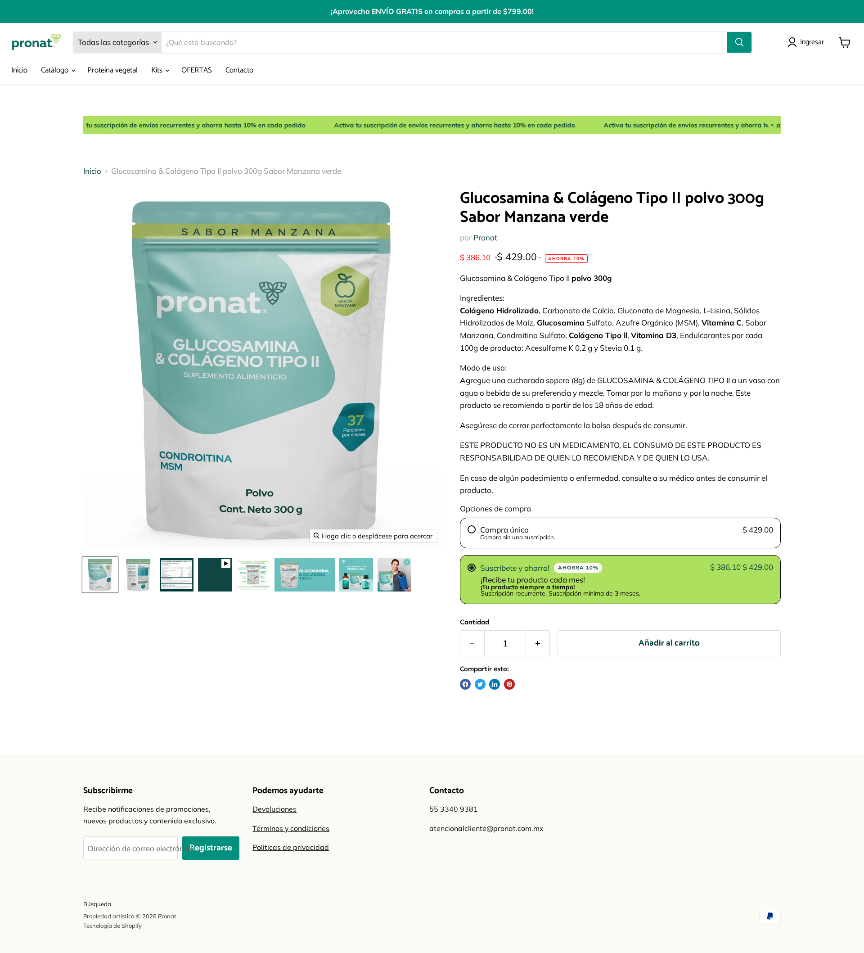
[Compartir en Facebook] (465, 684)
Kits (157, 70)
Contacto (239, 70)
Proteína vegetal (112, 70)
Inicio (19, 70)
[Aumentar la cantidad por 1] (538, 643)
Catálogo (55, 70)
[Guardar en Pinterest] (509, 684)
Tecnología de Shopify (112, 925)
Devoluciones (274, 808)
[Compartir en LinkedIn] (494, 684)
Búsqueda (97, 904)
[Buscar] (739, 42)
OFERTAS (196, 70)
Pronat (485, 237)
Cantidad (474, 622)
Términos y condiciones (290, 828)
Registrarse (210, 848)
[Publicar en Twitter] (480, 684)
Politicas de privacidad (290, 847)
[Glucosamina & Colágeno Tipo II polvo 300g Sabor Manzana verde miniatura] (100, 574)
